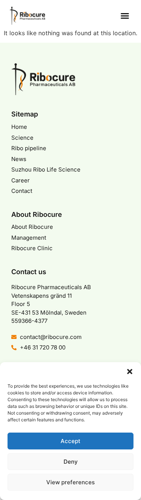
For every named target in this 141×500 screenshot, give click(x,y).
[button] (129, 371)
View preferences (70, 482)
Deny (71, 461)
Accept (70, 441)
